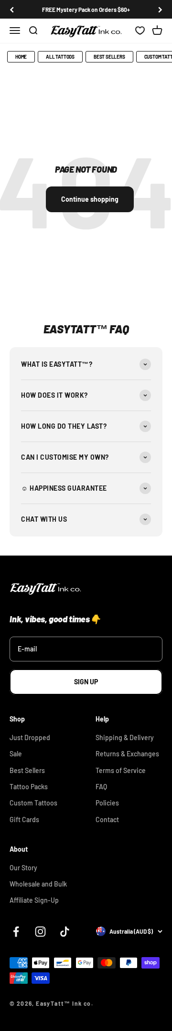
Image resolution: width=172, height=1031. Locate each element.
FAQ (101, 787)
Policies (107, 803)
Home (21, 57)
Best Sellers (109, 57)
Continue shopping (89, 199)
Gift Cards (24, 819)
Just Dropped (30, 737)
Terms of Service (121, 770)
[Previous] (12, 9)
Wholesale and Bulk (38, 884)
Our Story (23, 868)
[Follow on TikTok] (64, 931)
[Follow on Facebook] (16, 931)
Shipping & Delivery (125, 737)
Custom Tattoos (33, 803)
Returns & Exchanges (127, 754)
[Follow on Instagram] (40, 931)
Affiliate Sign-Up (34, 900)
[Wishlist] (140, 31)
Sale (16, 754)
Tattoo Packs (29, 787)
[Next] (160, 9)
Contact (107, 819)
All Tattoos (60, 57)
